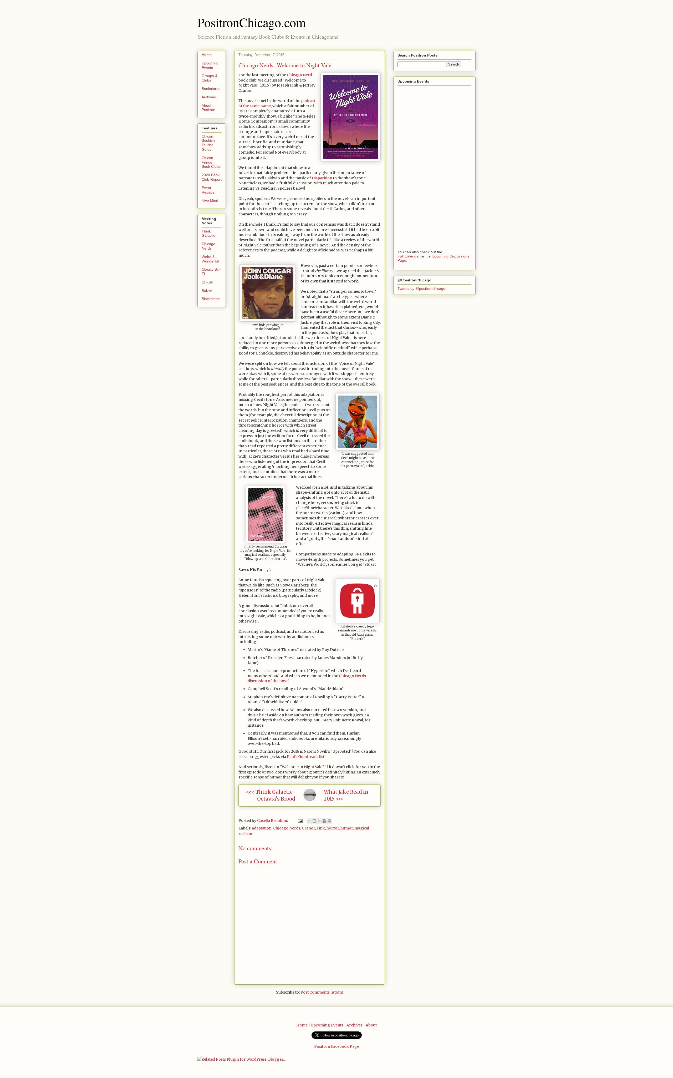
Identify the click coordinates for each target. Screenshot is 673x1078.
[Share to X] (319, 820)
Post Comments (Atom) (321, 992)
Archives (209, 97)
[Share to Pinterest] (329, 820)
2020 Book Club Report (212, 177)
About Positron (208, 107)
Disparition (321, 178)
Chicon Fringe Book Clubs (211, 162)
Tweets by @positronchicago (421, 288)
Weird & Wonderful (210, 259)
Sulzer (207, 291)
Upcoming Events (210, 65)
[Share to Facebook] (324, 820)
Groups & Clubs (209, 78)
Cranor (308, 828)
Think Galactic (208, 233)
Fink (321, 828)
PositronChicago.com (251, 22)
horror (333, 828)
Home (207, 55)
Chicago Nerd (299, 75)
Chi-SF (207, 282)
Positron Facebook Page (336, 1046)
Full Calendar (408, 256)
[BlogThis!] (314, 820)
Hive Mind (210, 200)
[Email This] (309, 820)
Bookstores (211, 89)
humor (346, 828)
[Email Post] (299, 820)
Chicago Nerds (286, 828)
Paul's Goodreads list (305, 756)
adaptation (262, 828)
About (371, 1025)
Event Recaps (208, 190)
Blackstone (211, 299)
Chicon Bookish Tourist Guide (208, 142)
